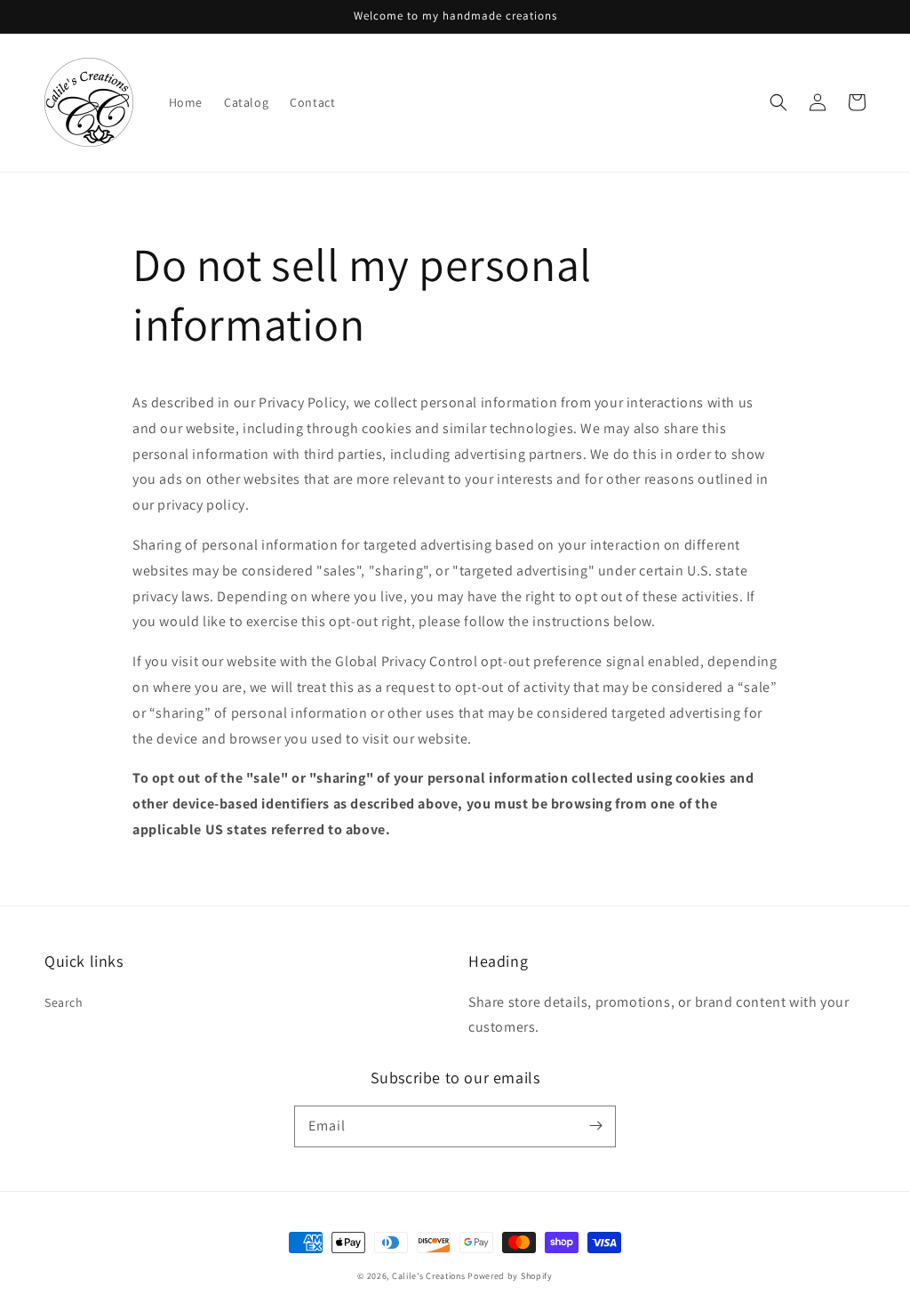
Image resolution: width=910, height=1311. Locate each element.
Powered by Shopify (510, 1276)
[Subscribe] (595, 1126)
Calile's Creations (429, 1276)
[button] (778, 102)
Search (64, 1002)
